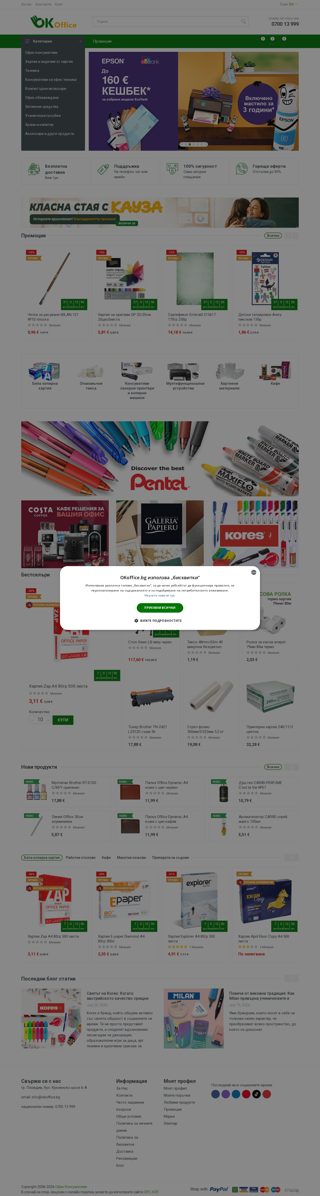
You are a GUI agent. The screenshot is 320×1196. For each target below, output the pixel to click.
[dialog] (160, 598)
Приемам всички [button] (160, 608)
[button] (160, 621)
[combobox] (253, 572)
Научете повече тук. (160, 595)
